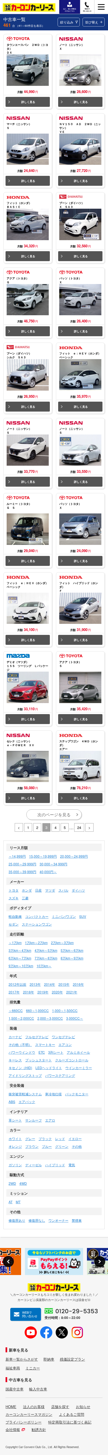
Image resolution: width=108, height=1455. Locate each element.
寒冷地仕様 (53, 1093)
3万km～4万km (20, 950)
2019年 (42, 992)
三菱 (25, 897)
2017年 (14, 992)
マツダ (50, 890)
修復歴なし (37, 1220)
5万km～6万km (72, 950)
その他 (77, 1146)
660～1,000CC (37, 1010)
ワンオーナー (58, 1220)
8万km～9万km (72, 958)
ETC (41, 1052)
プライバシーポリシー (24, 1422)
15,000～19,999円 (43, 856)
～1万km (15, 942)
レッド (60, 1138)
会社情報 (13, 1429)
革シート (15, 1120)
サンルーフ (33, 1120)
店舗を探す (60, 1406)
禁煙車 (77, 1220)
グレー (30, 1138)
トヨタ (14, 890)
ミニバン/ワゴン (64, 916)
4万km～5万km (46, 950)
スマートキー (45, 1044)
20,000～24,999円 (74, 856)
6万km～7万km (20, 958)
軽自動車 (15, 916)
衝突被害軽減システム (25, 1093)
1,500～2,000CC (21, 1018)
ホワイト (15, 1138)
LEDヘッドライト (48, 1067)
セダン (14, 924)
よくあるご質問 (71, 1414)
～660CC (16, 1010)
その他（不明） (20, 1044)
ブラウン (31, 1146)
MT (18, 1201)
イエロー (75, 1138)
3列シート (55, 1052)
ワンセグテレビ (63, 1036)
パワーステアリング (60, 1075)
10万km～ (44, 965)
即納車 (48, 1359)
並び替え (91, 22)
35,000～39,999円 (22, 871)
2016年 (78, 984)
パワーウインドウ (22, 1052)
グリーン (61, 1146)
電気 (71, 1164)
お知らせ (83, 1406)
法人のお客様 (34, 1406)
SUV (82, 916)
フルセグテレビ (36, 1036)
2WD (12, 1183)
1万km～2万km (36, 942)
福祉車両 (13, 1368)
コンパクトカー (36, 916)
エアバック (27, 1101)
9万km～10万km (21, 965)
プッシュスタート (38, 1060)
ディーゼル (33, 1164)
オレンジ (15, 1146)
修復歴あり (17, 1220)
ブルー (47, 1146)
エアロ (50, 1120)
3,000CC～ (74, 1018)
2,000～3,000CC (50, 1018)
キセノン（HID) (20, 1067)
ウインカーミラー (78, 1067)
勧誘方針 (39, 1429)
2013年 (35, 984)
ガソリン (15, 1164)
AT (10, 1201)
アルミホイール (78, 1052)
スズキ (14, 897)
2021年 (71, 992)
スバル (63, 890)
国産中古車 (15, 1389)
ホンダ (27, 890)
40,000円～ (48, 871)
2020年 (57, 992)
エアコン (65, 1044)
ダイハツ (78, 890)
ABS (12, 1101)
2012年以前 (17, 984)
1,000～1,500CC (65, 1010)
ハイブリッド (55, 1164)
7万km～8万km (46, 958)
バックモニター (76, 1093)
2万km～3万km (62, 942)
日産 (38, 890)
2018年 (28, 992)
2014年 (49, 984)
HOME (11, 1406)
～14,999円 (17, 856)
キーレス (15, 1060)
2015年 (64, 984)
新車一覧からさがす (22, 1359)
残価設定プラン (72, 1359)
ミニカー (32, 1368)
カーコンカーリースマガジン (29, 1414)
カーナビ (15, 1036)
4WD (23, 1183)
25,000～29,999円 (22, 864)
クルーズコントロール (71, 1060)
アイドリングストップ (25, 1075)
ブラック (45, 1138)
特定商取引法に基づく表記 (69, 1422)
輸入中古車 (38, 1389)
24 (79, 827)
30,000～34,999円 (53, 864)
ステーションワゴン (37, 924)
